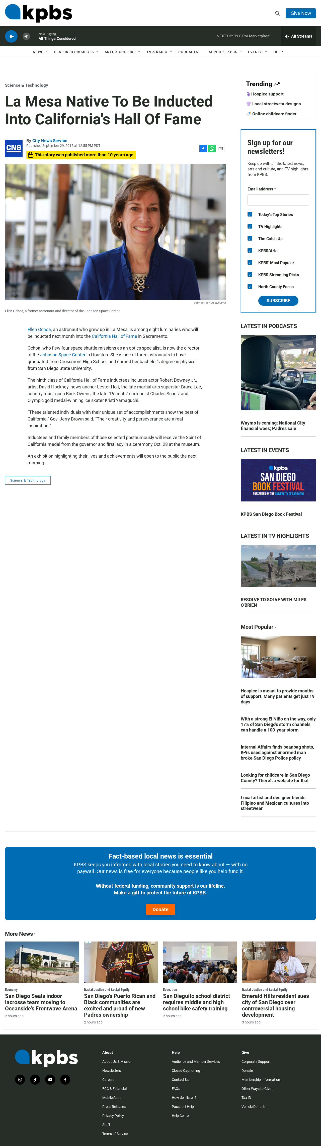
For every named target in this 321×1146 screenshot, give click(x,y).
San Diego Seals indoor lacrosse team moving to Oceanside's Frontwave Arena (41, 1002)
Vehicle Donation (255, 1107)
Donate (160, 909)
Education (170, 990)
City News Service (49, 140)
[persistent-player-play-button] (11, 36)
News (38, 52)
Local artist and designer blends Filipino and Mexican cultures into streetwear (275, 803)
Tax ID (246, 1098)
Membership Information (261, 1080)
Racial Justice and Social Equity (106, 990)
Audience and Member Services (196, 1062)
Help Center (181, 1116)
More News (19, 934)
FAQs (176, 1089)
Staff (106, 1125)
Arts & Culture (120, 52)
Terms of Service (115, 1134)
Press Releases (114, 1107)
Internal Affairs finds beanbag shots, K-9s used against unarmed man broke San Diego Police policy (277, 752)
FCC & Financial (114, 1089)
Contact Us (180, 1080)
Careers (108, 1080)
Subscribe (278, 300)
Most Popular (257, 627)
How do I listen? (184, 1098)
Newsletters (111, 1071)
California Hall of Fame (114, 336)
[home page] (38, 13)
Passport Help (183, 1107)
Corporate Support (256, 1062)
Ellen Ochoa (39, 329)
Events (255, 52)
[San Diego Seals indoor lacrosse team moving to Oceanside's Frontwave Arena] (42, 962)
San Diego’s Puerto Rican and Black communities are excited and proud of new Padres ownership (119, 1005)
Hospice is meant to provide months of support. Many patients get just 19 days (277, 696)
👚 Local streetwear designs (273, 103)
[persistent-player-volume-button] (26, 36)
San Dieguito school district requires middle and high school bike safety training (196, 1002)
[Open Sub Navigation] (47, 52)
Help (278, 52)
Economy (11, 990)
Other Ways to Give (256, 1089)
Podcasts (188, 52)
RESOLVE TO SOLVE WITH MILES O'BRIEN (273, 602)
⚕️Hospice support (265, 93)
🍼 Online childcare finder (271, 113)
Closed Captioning (186, 1071)
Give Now (301, 13)
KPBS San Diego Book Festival (271, 514)
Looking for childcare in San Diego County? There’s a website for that (275, 777)
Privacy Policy (113, 1116)
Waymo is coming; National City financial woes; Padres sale (273, 425)
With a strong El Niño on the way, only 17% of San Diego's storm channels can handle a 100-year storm (278, 724)
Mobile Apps (111, 1098)
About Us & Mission (117, 1062)
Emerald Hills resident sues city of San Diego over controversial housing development (275, 1005)
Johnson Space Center (63, 354)
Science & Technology (26, 85)
